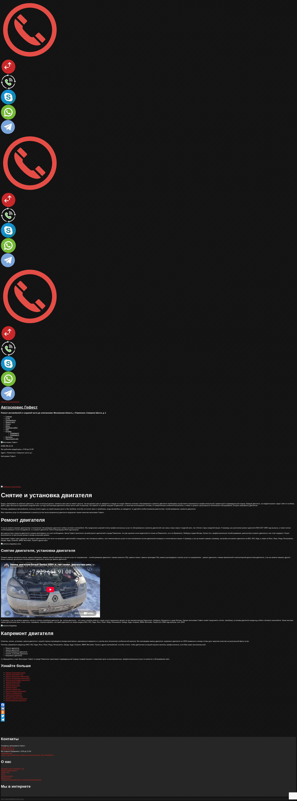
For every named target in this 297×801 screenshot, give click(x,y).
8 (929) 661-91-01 (7, 749)
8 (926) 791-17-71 (7, 747)
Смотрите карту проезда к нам (12, 768)
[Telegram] (148, 719)
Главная (9, 416)
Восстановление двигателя (16, 700)
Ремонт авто (10, 422)
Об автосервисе (7, 776)
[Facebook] (148, 705)
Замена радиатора (13, 685)
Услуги (8, 424)
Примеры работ (12, 428)
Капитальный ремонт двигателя (18, 680)
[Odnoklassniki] (148, 712)
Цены (8, 426)
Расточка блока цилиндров (16, 691)
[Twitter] (148, 716)
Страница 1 (14, 433)
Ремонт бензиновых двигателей (18, 678)
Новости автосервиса (9, 770)
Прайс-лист (5, 772)
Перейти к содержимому (10, 402)
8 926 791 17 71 (7, 446)
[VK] (148, 708)
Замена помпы (11, 687)
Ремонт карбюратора (14, 693)
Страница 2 (14, 435)
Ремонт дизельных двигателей (17, 676)
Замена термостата (13, 689)
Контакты (9, 437)
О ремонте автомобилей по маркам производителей (21, 780)
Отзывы (8, 431)
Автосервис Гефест (19, 407)
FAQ (7, 429)
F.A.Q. (3, 774)
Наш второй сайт (12, 439)
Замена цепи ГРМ (12, 684)
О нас (8, 418)
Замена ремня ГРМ (13, 682)
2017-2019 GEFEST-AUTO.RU (12, 799)
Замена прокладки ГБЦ (14, 674)
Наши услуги (6, 778)
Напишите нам (6, 753)
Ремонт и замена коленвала (16, 698)
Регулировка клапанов (14, 697)
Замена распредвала (14, 695)
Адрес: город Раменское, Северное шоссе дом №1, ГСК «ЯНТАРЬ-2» (27, 755)
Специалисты (11, 420)
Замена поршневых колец (15, 673)
